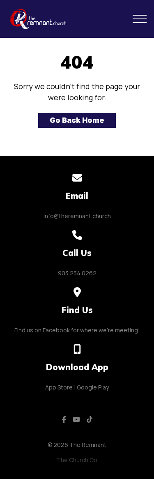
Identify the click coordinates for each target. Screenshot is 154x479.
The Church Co (77, 460)
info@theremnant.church (77, 216)
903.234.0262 (77, 273)
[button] (140, 19)
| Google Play (91, 387)
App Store (59, 387)
